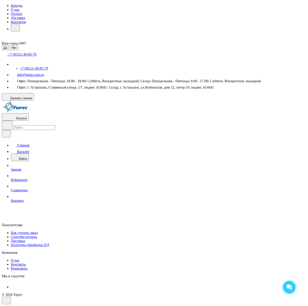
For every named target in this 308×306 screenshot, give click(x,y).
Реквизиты (19, 268)
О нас (15, 10)
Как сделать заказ (24, 233)
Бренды (17, 5)
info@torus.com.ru (30, 75)
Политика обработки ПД (30, 245)
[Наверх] (6, 300)
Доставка (18, 18)
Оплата (16, 14)
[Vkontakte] (14, 287)
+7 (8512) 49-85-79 (34, 68)
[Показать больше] (15, 27)
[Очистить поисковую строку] (6, 133)
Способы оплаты (24, 237)
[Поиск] (7, 125)
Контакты (18, 22)
